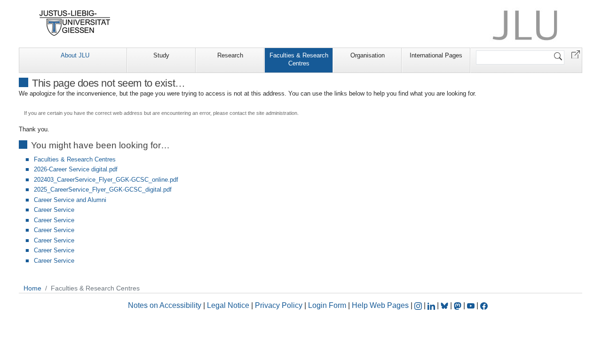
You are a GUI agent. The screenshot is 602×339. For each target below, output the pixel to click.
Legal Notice (228, 305)
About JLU (75, 55)
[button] (575, 53)
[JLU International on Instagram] (419, 305)
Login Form (327, 305)
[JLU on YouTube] (471, 305)
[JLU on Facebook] (484, 305)
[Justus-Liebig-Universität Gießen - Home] (75, 23)
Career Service (54, 209)
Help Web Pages (380, 305)
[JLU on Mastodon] (458, 305)
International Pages (436, 55)
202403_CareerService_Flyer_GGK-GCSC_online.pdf (106, 179)
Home (32, 288)
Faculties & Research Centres (298, 59)
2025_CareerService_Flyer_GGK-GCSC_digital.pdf (103, 189)
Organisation (367, 55)
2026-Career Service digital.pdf (76, 169)
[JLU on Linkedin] (432, 305)
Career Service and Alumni (70, 199)
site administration (276, 113)
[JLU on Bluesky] (445, 305)
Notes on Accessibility (165, 305)
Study (161, 55)
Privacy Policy (278, 305)
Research (230, 55)
